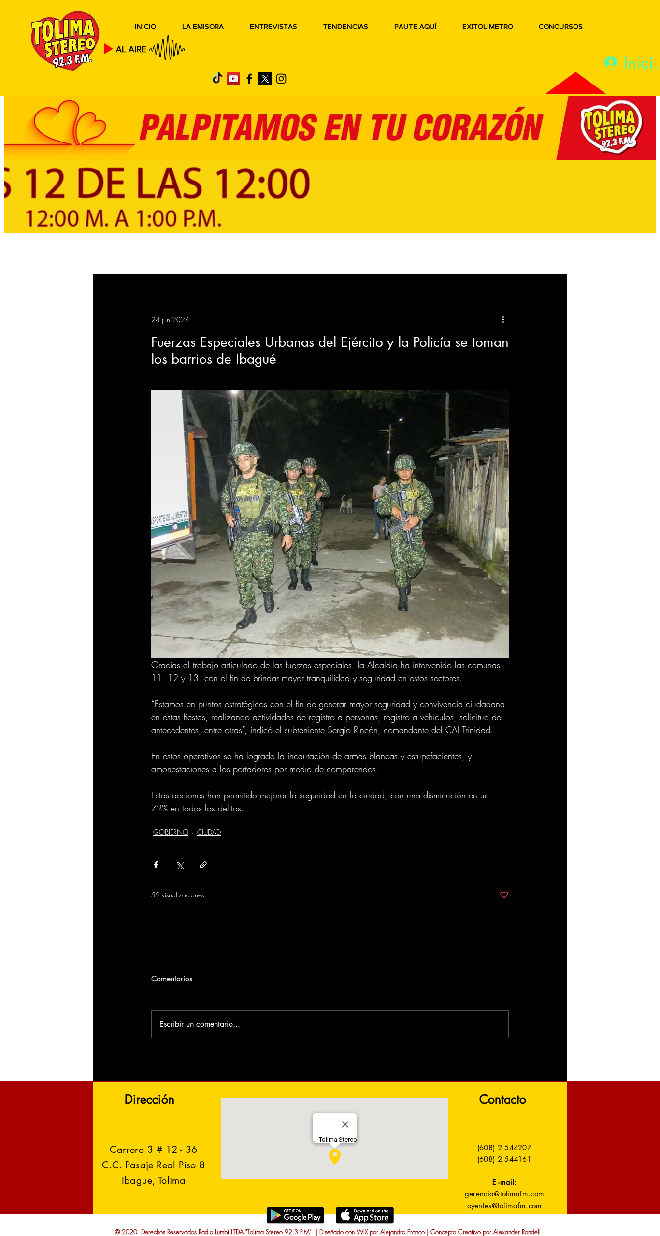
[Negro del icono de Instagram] (281, 78)
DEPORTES (233, 254)
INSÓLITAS (420, 254)
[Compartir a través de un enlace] (203, 864)
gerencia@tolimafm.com (504, 1193)
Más (470, 254)
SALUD (179, 254)
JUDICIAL (292, 254)
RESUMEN (124, 254)
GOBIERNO (353, 254)
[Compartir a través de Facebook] (155, 864)
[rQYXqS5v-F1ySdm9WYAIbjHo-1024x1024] (265, 78)
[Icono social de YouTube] (233, 78)
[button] (544, 255)
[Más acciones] (503, 319)
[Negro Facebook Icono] (249, 78)
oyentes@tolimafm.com (504, 1205)
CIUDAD (209, 832)
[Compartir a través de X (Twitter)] (179, 864)
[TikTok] (217, 78)
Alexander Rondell (517, 1231)
